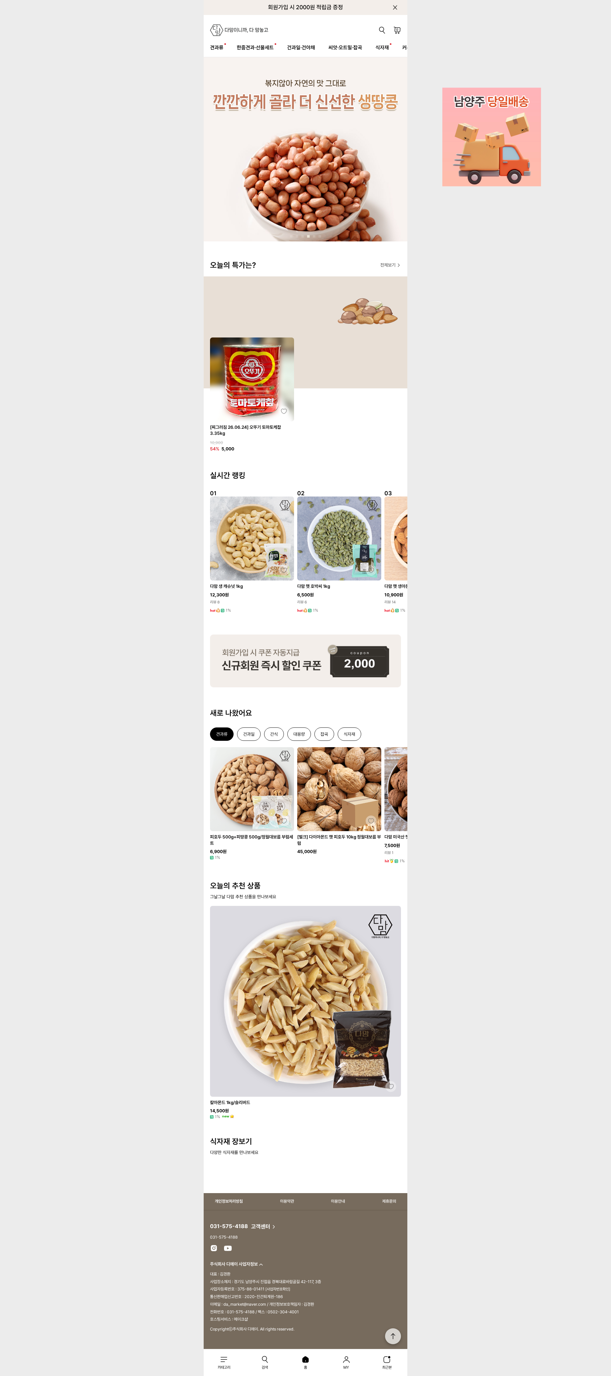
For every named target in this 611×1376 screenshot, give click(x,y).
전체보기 (388, 265)
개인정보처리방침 (229, 1201)
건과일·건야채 (301, 48)
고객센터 (261, 1226)
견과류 (216, 48)
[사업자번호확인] (277, 1289)
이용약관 (287, 1201)
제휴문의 (389, 1201)
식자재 (382, 48)
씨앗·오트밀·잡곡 (345, 48)
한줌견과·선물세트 (255, 48)
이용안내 (338, 1201)
